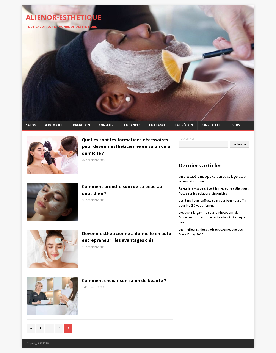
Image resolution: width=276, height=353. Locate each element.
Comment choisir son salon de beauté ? (124, 280)
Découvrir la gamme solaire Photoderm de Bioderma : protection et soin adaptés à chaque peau (212, 217)
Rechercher (186, 138)
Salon (31, 125)
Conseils (106, 125)
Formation (80, 125)
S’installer (211, 125)
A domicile (54, 125)
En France (157, 125)
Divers (234, 125)
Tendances (131, 125)
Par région (184, 125)
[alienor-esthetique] (138, 118)
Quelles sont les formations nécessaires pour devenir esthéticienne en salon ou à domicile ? (126, 146)
